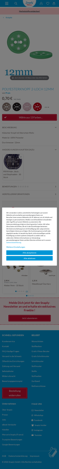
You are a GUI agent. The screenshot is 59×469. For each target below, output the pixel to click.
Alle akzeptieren (29, 252)
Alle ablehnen (29, 258)
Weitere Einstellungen (15, 247)
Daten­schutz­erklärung (13, 242)
